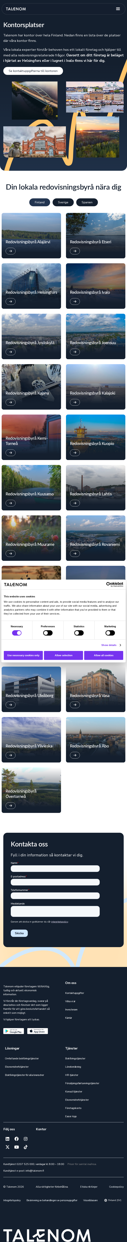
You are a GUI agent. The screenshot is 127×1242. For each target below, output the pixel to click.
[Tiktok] (25, 1147)
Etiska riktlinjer (88, 1187)
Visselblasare (90, 1200)
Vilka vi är (70, 1001)
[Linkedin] (7, 1139)
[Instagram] (25, 1139)
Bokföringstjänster (75, 1058)
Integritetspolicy (12, 1200)
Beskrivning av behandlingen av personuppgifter (51, 1200)
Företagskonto (73, 1108)
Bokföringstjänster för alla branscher (24, 1075)
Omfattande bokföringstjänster (22, 1058)
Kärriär (68, 1018)
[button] (119, 9)
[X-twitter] (7, 1147)
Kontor (41, 1129)
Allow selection (63, 655)
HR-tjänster (71, 1075)
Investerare (71, 1009)
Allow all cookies (103, 655)
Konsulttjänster (73, 1091)
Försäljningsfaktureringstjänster (82, 1083)
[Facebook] (16, 1139)
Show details (108, 645)
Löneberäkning (73, 1067)
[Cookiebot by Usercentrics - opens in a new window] (108, 584)
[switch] (48, 633)
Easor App (71, 1116)
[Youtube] (16, 1147)
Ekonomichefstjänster (16, 1067)
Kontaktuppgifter (74, 993)
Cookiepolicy (116, 1187)
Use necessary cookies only (23, 655)
